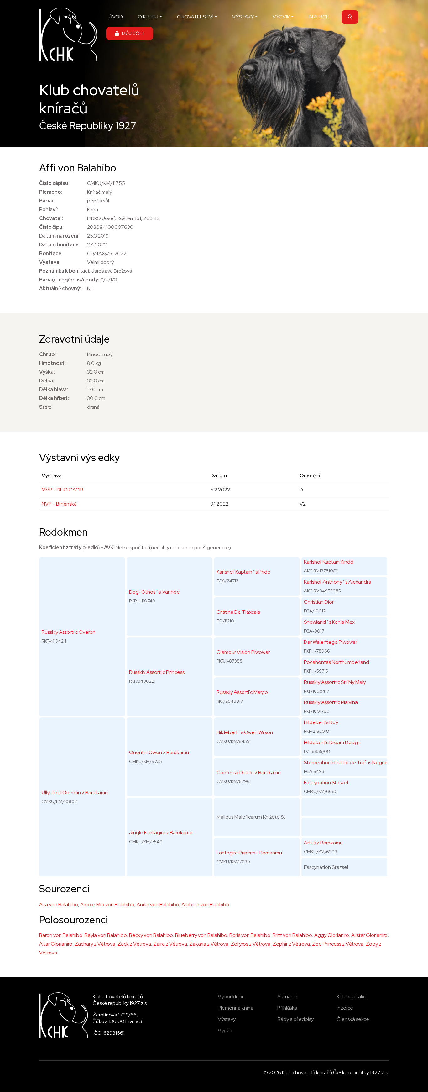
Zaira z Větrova (170, 944)
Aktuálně (287, 996)
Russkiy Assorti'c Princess (157, 672)
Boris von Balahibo (249, 935)
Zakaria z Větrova (208, 944)
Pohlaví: (48, 209)
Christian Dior (319, 602)
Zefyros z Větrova (250, 944)
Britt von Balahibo (292, 935)
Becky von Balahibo (151, 935)
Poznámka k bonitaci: (64, 271)
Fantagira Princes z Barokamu (249, 852)
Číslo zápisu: (54, 183)
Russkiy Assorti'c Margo (242, 692)
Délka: (46, 380)
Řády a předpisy (295, 1019)
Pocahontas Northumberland (336, 662)
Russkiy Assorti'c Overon (69, 632)
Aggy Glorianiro (331, 935)
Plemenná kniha (235, 1008)
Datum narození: (59, 236)
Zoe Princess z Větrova (337, 944)
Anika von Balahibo (158, 904)
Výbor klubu (231, 996)
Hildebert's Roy (321, 722)
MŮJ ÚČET (131, 33)
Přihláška (287, 1008)
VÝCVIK (281, 16)
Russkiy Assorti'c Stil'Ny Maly (335, 682)
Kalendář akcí (352, 996)
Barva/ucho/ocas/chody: (69, 279)
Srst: (45, 407)
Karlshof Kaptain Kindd (328, 562)
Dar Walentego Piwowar (330, 642)
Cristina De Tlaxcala (238, 612)
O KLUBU (148, 16)
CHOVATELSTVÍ (195, 16)
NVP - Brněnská (59, 504)
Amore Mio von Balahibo (107, 904)
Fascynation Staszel (326, 782)
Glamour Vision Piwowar (243, 652)
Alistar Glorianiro (369, 935)
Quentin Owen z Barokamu (159, 752)
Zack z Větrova (134, 944)
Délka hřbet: (54, 398)
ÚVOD (116, 16)
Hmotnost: (52, 363)
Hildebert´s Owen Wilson (245, 732)
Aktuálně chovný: (60, 288)
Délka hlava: (53, 389)
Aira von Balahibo (58, 904)
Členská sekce (353, 1019)
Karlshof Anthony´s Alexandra (337, 582)
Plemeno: (50, 192)
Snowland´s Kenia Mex (329, 622)
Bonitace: (51, 253)
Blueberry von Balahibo (201, 935)
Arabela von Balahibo (205, 904)
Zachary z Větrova (95, 944)
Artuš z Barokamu (323, 842)
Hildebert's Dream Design (332, 742)
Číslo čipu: (51, 227)
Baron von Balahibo (60, 935)
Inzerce (345, 1008)
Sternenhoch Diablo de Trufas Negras (346, 762)
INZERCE (319, 16)
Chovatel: (51, 218)
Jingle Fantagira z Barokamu (160, 832)
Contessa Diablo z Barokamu (249, 772)
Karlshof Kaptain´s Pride (243, 572)
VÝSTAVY (243, 16)
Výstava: (49, 262)
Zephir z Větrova (291, 944)
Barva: (47, 200)
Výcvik (225, 1030)
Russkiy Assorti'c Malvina (331, 702)
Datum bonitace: (59, 244)
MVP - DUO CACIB (62, 489)
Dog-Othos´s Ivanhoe (154, 592)
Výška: (47, 372)
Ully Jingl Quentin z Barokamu (75, 792)
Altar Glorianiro (55, 944)
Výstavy (227, 1019)
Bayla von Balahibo (106, 935)
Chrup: (47, 354)
